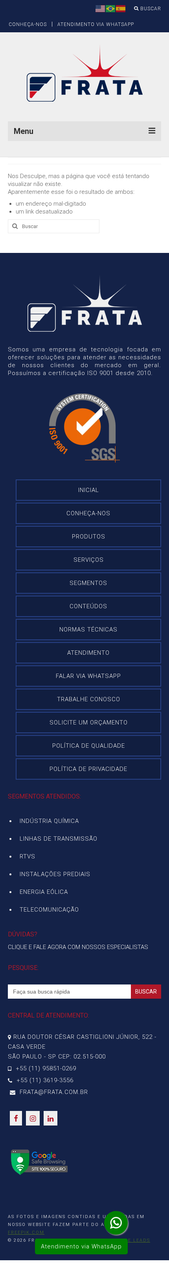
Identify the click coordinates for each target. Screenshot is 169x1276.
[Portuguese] (111, 8)
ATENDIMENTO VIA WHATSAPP (95, 24)
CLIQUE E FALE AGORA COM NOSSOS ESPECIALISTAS (78, 947)
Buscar (150, 8)
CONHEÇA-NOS (28, 24)
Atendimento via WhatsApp (81, 1246)
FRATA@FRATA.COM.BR (53, 1092)
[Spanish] (121, 8)
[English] (101, 8)
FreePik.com (26, 1232)
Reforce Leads (128, 1240)
